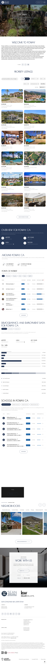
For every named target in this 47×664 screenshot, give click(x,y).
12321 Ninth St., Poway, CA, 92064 (13, 440)
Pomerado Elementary (12, 439)
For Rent (27, 78)
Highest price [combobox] (42, 87)
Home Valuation (27, 622)
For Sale (23, 78)
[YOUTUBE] (11, 614)
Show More (23, 451)
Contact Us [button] (26, 624)
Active (20, 275)
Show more (23, 315)
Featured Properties (28, 619)
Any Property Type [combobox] (34, 83)
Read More (10, 523)
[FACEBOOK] (2, 614)
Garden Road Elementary (12, 428)
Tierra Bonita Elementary (12, 444)
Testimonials (26, 630)
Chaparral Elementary (11, 433)
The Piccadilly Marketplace (11, 298)
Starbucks (8, 303)
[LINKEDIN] (8, 614)
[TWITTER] (16, 614)
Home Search (26, 623)
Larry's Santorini (9, 293)
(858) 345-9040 (4, 606)
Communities (26, 620)
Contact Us (39, 2)
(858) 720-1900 (13, 637)
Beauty (25, 275)
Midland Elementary (11, 417)
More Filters (43, 83)
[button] (6, 510)
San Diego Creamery (10, 288)
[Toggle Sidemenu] (44, 2)
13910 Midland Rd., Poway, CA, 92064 (14, 418)
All (4, 275)
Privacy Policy (43, 659)
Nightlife (31, 275)
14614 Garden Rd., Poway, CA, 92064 (14, 429)
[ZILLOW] (19, 614)
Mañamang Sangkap (10, 283)
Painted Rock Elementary (12, 422)
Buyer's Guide (26, 627)
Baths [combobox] (25, 83)
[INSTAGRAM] (5, 614)
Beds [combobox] (41, 78)
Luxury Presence (26, 659)
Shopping (15, 275)
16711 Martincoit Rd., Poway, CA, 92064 (15, 424)
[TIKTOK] (13, 614)
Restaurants (9, 275)
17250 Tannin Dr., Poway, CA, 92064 (13, 435)
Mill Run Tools (8, 309)
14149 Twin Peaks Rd (10, 294)
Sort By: (36, 87)
